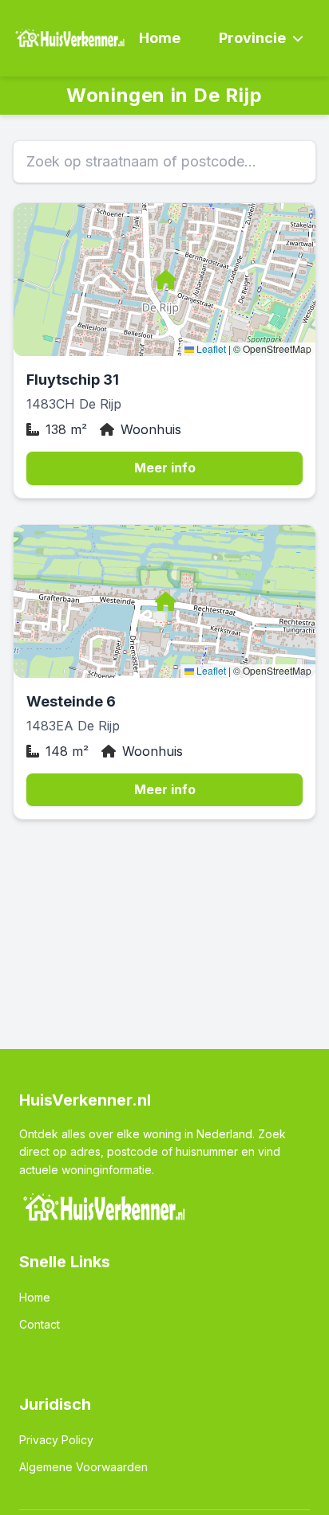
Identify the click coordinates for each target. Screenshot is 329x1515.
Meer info (165, 468)
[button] (164, 279)
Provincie (252, 37)
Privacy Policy (56, 1439)
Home (159, 37)
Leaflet (210, 348)
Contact (39, 1324)
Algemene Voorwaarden (83, 1467)
